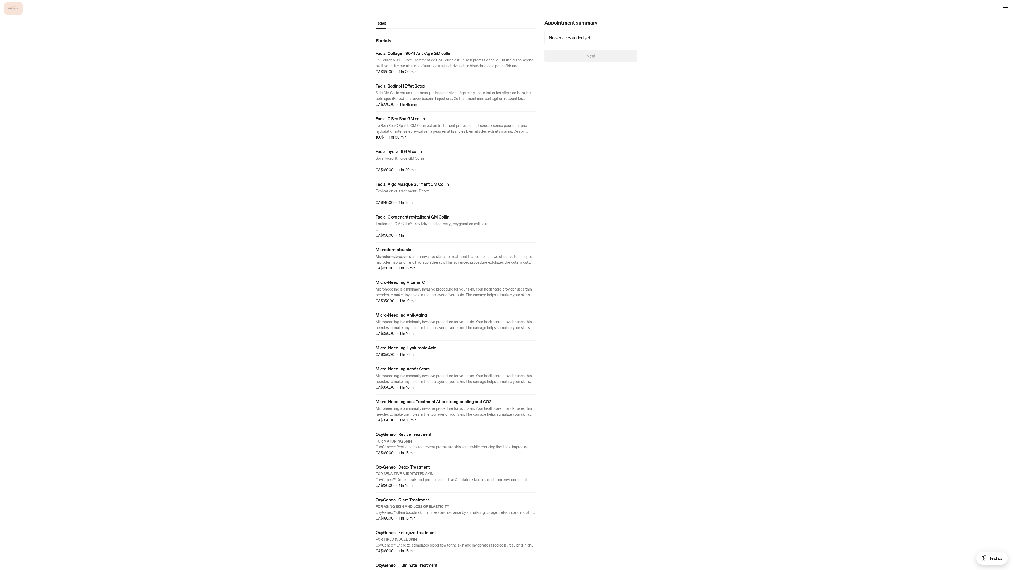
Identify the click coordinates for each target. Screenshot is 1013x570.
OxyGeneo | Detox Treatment (403, 467)
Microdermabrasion (395, 249)
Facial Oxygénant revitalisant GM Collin (413, 217)
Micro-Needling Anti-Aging (401, 315)
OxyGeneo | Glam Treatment (402, 499)
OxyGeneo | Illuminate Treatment (406, 565)
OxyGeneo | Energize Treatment (406, 532)
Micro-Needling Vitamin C (400, 282)
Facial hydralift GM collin (399, 151)
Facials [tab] (381, 23)
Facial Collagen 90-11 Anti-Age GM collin (413, 53)
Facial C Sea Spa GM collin (400, 118)
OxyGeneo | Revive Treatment (403, 434)
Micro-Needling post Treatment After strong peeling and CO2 (433, 401)
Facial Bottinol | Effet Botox (400, 86)
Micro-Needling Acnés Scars (403, 369)
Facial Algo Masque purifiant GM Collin (412, 184)
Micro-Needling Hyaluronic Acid (406, 347)
